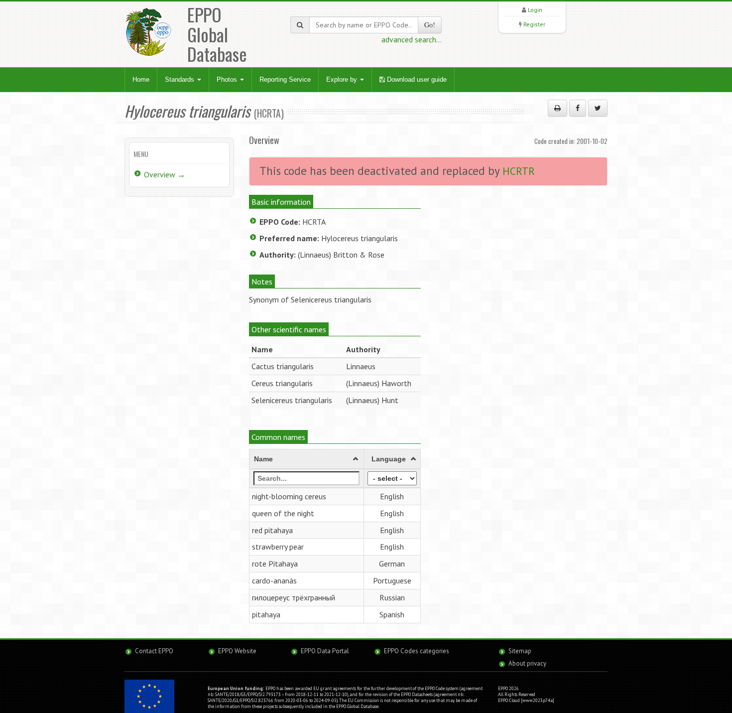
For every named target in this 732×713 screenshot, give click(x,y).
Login (535, 9)
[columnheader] (306, 459)
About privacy (527, 663)
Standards (180, 79)
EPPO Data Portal (325, 651)
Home (140, 79)
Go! (429, 24)
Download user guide (416, 79)
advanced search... (411, 39)
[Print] (557, 108)
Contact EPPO (154, 651)
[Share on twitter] (598, 108)
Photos (228, 79)
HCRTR (518, 171)
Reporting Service (285, 79)
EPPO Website (237, 651)
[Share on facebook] (577, 108)
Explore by (342, 79)
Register (534, 24)
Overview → (164, 174)
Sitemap (519, 651)
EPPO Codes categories (416, 651)
